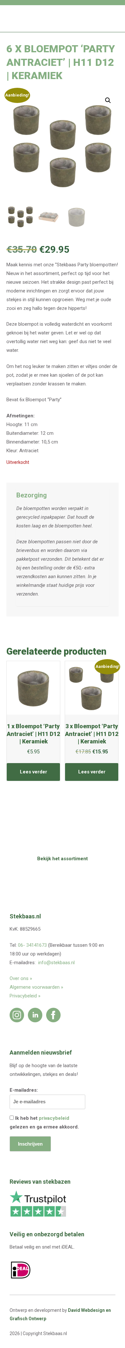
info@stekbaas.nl (56, 962)
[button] (108, 100)
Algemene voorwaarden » (36, 987)
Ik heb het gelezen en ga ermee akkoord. (44, 1122)
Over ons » (21, 978)
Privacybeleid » (25, 996)
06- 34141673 (32, 945)
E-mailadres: (24, 1090)
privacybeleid (54, 1118)
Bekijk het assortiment (62, 859)
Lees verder (33, 772)
